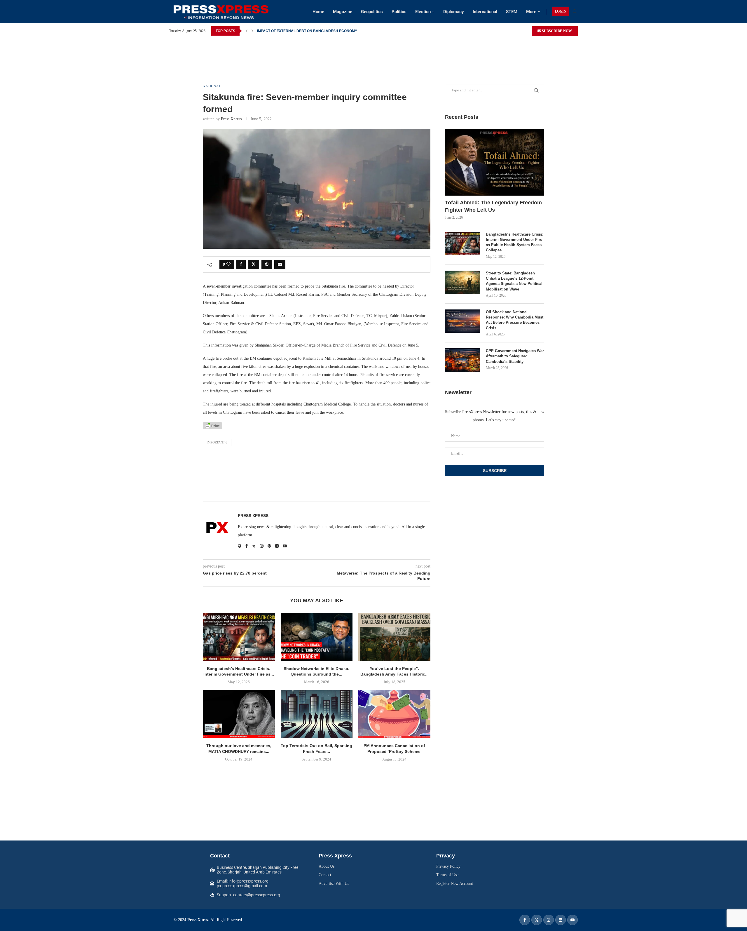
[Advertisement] (373, 52)
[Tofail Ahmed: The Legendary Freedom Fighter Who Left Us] (494, 162)
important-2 (217, 442)
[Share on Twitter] (253, 264)
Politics (399, 11)
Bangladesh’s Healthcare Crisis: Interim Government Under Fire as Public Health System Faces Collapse (514, 242)
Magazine (342, 11)
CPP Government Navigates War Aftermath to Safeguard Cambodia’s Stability (515, 356)
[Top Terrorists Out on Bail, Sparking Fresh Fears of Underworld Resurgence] (317, 714)
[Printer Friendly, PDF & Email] (212, 426)
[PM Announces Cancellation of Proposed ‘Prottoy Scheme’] (394, 714)
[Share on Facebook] (241, 264)
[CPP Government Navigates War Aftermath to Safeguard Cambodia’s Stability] (462, 360)
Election (423, 11)
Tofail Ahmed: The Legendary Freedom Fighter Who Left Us (493, 206)
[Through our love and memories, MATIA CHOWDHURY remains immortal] (239, 714)
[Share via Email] (279, 264)
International (485, 11)
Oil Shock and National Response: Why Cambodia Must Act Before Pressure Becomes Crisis (514, 320)
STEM (511, 11)
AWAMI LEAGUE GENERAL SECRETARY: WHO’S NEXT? (303, 31)
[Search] (575, 11)
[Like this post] (228, 264)
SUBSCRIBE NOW (556, 31)
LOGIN (560, 11)
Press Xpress (231, 119)
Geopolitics (372, 11)
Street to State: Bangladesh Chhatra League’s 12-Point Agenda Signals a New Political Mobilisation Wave (514, 281)
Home (318, 11)
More (531, 11)
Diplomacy (453, 11)
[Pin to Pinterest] (266, 264)
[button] (246, 31)
